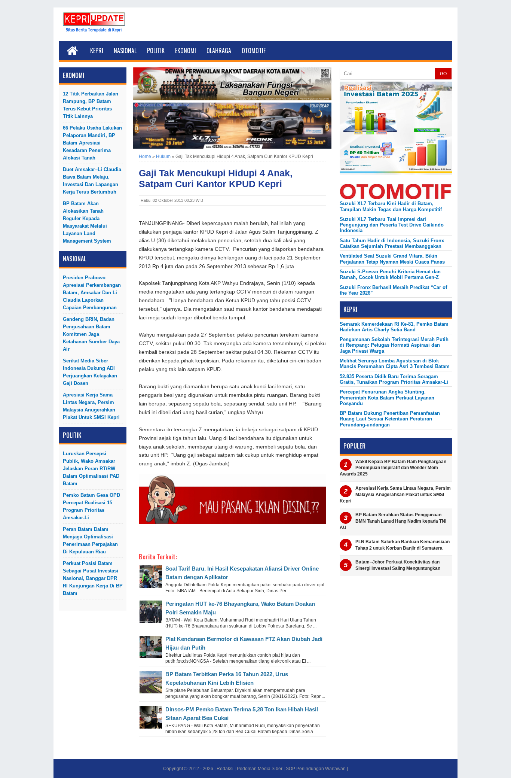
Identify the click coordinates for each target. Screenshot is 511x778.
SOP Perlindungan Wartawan (316, 768)
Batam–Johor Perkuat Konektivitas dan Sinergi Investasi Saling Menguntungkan (397, 565)
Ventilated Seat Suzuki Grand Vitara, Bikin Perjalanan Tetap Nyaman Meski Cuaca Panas (392, 258)
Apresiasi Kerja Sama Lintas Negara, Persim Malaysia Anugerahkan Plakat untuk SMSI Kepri (91, 406)
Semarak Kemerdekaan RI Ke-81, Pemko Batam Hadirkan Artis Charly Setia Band (394, 326)
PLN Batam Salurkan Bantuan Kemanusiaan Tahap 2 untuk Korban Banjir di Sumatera (402, 545)
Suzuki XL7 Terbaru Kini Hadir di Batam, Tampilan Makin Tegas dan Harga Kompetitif (391, 206)
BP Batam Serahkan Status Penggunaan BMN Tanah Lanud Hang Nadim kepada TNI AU (393, 521)
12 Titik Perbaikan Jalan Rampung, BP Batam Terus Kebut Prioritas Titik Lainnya (90, 105)
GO (443, 73)
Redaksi (225, 768)
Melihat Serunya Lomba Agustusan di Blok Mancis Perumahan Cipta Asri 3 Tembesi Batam (395, 363)
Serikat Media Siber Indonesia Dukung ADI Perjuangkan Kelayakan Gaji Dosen (90, 372)
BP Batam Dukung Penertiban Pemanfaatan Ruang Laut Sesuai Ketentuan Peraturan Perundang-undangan (390, 419)
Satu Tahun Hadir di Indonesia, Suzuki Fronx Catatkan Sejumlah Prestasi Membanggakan (392, 243)
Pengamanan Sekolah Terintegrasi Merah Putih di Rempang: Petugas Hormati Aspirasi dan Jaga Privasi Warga (394, 345)
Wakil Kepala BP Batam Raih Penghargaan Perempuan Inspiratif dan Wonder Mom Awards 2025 (393, 468)
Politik (156, 50)
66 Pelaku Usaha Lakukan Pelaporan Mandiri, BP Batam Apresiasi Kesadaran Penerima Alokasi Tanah (92, 143)
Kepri (96, 50)
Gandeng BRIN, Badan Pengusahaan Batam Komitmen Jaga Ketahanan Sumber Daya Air (91, 334)
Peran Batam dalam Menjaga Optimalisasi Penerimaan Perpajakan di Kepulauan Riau (90, 540)
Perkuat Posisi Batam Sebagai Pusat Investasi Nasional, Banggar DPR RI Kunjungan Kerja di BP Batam (93, 578)
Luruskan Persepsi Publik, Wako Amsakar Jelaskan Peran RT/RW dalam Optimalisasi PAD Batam (91, 468)
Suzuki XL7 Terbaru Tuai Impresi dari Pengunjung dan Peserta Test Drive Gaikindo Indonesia (392, 225)
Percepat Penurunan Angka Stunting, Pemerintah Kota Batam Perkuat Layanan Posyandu (387, 397)
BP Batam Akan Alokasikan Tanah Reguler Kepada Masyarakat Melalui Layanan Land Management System (87, 222)
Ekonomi (185, 50)
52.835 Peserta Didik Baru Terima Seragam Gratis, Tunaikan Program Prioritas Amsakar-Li (394, 379)
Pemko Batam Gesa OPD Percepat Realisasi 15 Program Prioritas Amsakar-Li (91, 506)
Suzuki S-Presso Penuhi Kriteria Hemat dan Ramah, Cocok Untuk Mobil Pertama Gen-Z (390, 274)
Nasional (125, 50)
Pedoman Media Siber (259, 768)
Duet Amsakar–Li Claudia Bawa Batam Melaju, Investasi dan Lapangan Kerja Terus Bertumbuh (92, 181)
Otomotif (254, 50)
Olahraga (218, 50)
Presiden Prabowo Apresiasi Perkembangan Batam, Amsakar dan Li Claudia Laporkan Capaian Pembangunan (92, 292)
